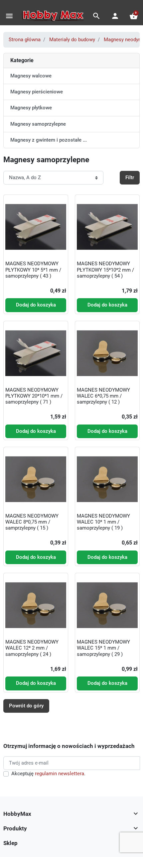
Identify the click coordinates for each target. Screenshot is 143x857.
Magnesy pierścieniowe (36, 92)
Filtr (129, 178)
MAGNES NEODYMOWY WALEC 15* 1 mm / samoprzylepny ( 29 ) (103, 648)
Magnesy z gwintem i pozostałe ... (48, 140)
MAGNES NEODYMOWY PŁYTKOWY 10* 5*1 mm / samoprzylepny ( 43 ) (33, 270)
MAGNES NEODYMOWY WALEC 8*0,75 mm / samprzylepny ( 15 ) (32, 522)
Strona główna (25, 40)
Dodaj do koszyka (36, 305)
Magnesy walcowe (31, 76)
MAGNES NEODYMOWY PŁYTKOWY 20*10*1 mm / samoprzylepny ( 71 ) (34, 396)
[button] (96, 16)
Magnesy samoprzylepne (38, 124)
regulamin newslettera (59, 774)
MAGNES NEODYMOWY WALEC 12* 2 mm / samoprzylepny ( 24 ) (32, 648)
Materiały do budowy (72, 40)
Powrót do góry (26, 706)
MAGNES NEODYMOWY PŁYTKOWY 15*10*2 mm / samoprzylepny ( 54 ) (105, 270)
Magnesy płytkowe (31, 108)
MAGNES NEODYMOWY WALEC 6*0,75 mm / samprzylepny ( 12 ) (103, 396)
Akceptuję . (48, 774)
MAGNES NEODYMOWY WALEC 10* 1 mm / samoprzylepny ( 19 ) (103, 522)
